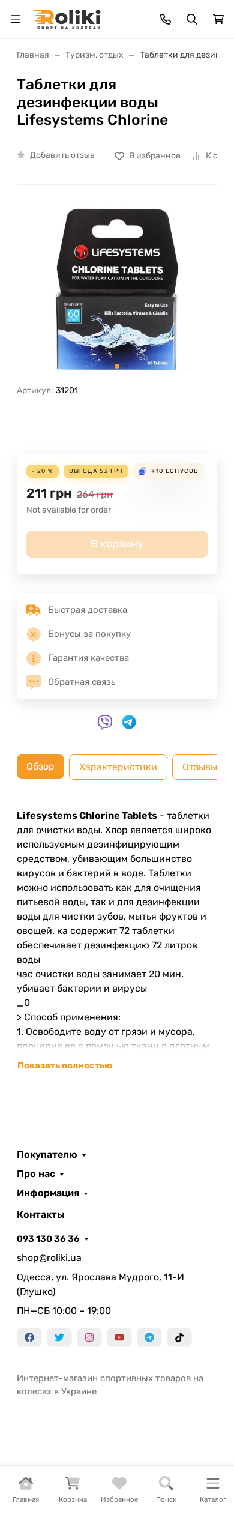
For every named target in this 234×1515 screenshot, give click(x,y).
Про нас (36, 1174)
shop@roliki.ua (49, 1258)
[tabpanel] (117, 941)
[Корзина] (218, 19)
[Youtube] (119, 1337)
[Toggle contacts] (165, 19)
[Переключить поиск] (192, 19)
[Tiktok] (179, 1337)
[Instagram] (89, 1337)
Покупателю (47, 1155)
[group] (117, 289)
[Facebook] (29, 1337)
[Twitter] (59, 1337)
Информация (48, 1193)
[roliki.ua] (67, 18)
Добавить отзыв (62, 155)
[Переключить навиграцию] (15, 19)
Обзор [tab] (40, 766)
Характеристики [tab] (118, 767)
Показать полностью (64, 1065)
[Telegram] (149, 1337)
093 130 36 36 (48, 1238)
